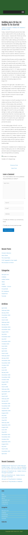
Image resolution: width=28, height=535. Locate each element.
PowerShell (5, 288)
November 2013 (6, 451)
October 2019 (5, 365)
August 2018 (5, 382)
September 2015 (6, 425)
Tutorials (4, 296)
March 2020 (5, 353)
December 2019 (6, 360)
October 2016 (5, 408)
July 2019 (4, 367)
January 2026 (5, 312)
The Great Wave (6, 257)
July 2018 (4, 384)
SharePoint (5, 293)
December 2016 (6, 403)
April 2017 (4, 394)
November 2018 (6, 377)
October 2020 (5, 343)
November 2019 (6, 363)
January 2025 (5, 324)
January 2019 (5, 372)
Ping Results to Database (15, 479)
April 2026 (4, 308)
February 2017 (5, 398)
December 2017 (6, 391)
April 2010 (4, 453)
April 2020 (4, 351)
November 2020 (6, 341)
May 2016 (4, 420)
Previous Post (14, 165)
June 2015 (4, 429)
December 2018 (6, 374)
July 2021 (4, 339)
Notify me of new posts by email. (12, 225)
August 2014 (5, 444)
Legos (3, 284)
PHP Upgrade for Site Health (9, 260)
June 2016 (4, 417)
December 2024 (6, 327)
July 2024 (4, 334)
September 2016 (6, 410)
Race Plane (5, 255)
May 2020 (4, 348)
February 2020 (5, 355)
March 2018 (5, 386)
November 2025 (6, 315)
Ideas (3, 281)
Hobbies (14, 27)
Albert (3, 475)
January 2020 (5, 358)
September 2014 (6, 441)
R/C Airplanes (21, 27)
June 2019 (4, 370)
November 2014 (6, 436)
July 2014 (4, 446)
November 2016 (6, 406)
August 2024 (5, 331)
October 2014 (5, 439)
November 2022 (6, 336)
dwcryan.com (5, 274)
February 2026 (5, 310)
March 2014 (5, 448)
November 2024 (6, 329)
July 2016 (4, 415)
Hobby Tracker (5, 279)
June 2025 (4, 317)
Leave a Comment (6, 27)
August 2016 (5, 413)
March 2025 (5, 320)
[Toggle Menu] (23, 12)
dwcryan (4, 471)
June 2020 (4, 346)
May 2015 (4, 432)
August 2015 (5, 427)
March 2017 (5, 396)
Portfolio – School (6, 286)
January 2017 (5, 401)
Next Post (14, 168)
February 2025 (5, 322)
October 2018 (5, 379)
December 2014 (6, 434)
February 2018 (5, 389)
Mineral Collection (6, 253)
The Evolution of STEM (8, 262)
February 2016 (5, 422)
